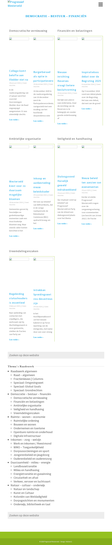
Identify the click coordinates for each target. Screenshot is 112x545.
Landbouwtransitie (25, 466)
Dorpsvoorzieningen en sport (31, 451)
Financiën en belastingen (74, 30)
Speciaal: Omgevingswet (28, 382)
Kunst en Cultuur (24, 493)
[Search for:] (56, 355)
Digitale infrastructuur (27, 436)
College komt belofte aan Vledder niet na (18, 75)
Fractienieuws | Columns (28, 379)
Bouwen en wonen (25, 424)
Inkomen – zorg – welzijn (26, 439)
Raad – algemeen (24, 375)
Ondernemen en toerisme (29, 428)
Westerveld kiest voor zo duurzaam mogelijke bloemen (17, 190)
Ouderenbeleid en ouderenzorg (33, 458)
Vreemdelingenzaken (23, 251)
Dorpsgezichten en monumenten (34, 500)
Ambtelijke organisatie (25, 138)
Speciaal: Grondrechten (28, 390)
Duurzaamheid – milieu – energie (30, 462)
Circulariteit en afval (26, 477)
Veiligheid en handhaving (74, 138)
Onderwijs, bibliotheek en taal (32, 504)
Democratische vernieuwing (28, 30)
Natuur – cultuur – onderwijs (28, 485)
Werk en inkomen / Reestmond (32, 443)
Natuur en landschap (26, 489)
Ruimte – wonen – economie (28, 417)
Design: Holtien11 (66, 542)
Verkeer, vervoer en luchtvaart (32, 481)
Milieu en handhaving (26, 470)
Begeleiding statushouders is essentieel (18, 298)
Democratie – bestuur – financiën (31, 394)
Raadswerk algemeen (24, 371)
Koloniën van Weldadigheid (30, 496)
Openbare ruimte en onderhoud (33, 432)
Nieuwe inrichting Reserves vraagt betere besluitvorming (66, 80)
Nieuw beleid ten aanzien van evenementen (91, 182)
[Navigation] (100, 4)
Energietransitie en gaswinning (32, 474)
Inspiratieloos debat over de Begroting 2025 (91, 76)
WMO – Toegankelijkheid (29, 447)
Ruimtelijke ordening (26, 420)
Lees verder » (14, 120)
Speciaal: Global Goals (27, 386)
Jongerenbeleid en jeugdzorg (31, 455)
